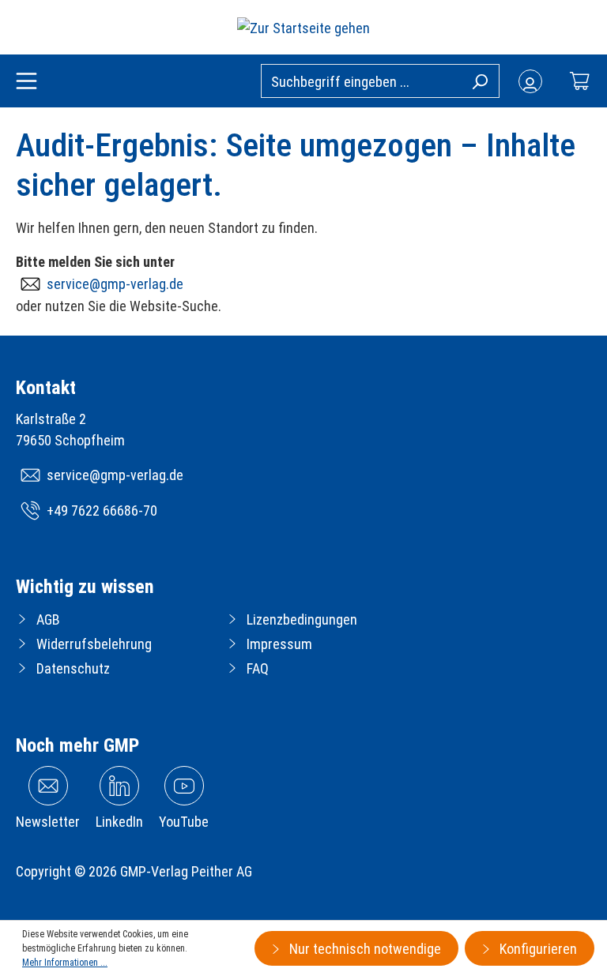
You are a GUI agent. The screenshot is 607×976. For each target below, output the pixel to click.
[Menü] (26, 82)
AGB (48, 619)
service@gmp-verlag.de (115, 284)
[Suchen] (479, 80)
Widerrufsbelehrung (94, 644)
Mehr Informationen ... (64, 962)
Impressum (279, 644)
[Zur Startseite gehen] (303, 27)
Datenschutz (73, 668)
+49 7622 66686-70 (102, 510)
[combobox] (380, 81)
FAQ (258, 668)
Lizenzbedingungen (302, 619)
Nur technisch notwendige (363, 948)
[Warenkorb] (579, 81)
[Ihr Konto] (530, 81)
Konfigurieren (536, 948)
